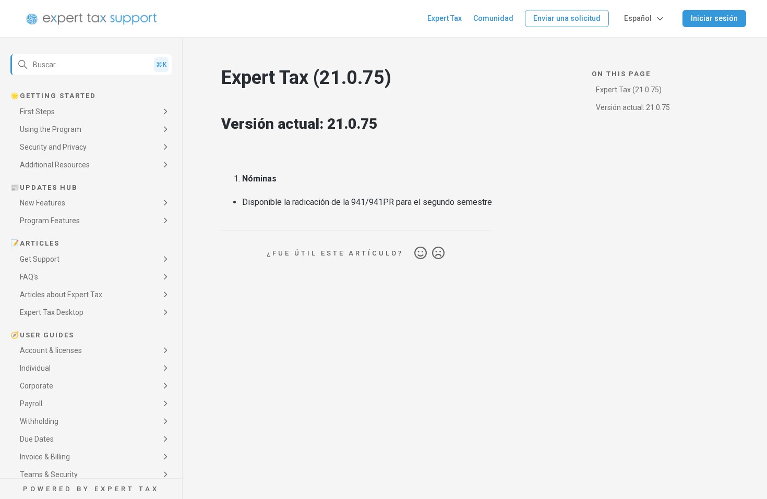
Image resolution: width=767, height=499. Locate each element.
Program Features (50, 220)
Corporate (36, 386)
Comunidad (493, 18)
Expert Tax (444, 18)
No (438, 253)
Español (638, 18)
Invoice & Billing (45, 457)
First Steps (37, 111)
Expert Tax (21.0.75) (629, 90)
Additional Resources (55, 165)
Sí (420, 253)
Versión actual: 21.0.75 (633, 107)
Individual (35, 368)
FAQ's (29, 277)
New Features (42, 203)
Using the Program (50, 129)
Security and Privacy (53, 147)
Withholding (39, 421)
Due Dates (37, 439)
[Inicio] (91, 19)
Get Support (39, 259)
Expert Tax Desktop (51, 312)
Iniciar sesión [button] (714, 18)
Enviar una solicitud (567, 18)
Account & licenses (51, 350)
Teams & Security (49, 474)
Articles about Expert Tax (61, 294)
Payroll (31, 403)
